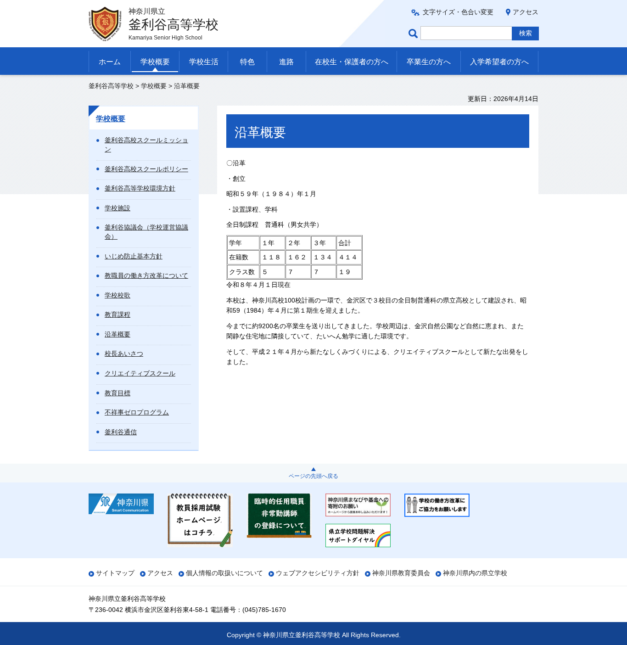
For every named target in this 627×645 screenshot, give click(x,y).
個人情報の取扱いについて (224, 573)
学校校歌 (117, 295)
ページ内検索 (414, 33)
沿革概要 (117, 334)
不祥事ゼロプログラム (137, 412)
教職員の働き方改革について (146, 275)
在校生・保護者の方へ (351, 62)
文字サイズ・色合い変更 (458, 12)
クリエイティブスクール (140, 373)
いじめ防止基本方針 (133, 256)
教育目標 (117, 393)
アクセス (525, 12)
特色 (247, 62)
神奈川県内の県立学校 (475, 573)
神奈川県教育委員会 (401, 573)
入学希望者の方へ (499, 62)
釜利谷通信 (121, 432)
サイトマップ (115, 573)
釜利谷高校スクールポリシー (146, 169)
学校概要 (155, 62)
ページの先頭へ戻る (313, 476)
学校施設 (117, 208)
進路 (286, 62)
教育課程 (117, 314)
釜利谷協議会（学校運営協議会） (146, 232)
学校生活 (203, 62)
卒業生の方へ (429, 62)
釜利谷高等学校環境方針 (140, 188)
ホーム (110, 62)
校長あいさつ (124, 353)
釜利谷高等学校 (111, 86)
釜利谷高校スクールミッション (146, 144)
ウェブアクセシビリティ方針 (317, 573)
